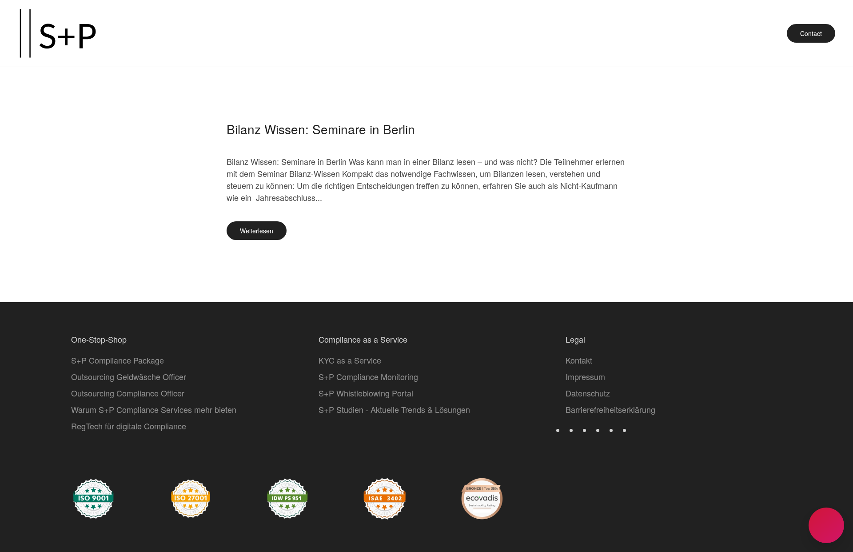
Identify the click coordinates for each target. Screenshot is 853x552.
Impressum (585, 376)
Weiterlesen (256, 230)
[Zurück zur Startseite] (58, 33)
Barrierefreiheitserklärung (610, 409)
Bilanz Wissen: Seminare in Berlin (321, 129)
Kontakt (579, 360)
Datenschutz (588, 393)
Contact (811, 33)
